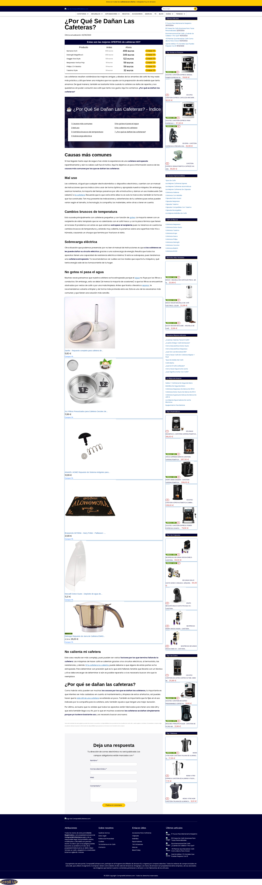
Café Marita (169, 363)
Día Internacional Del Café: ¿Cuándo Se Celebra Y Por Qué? (182, 845)
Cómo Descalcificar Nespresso (176, 349)
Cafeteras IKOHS (171, 251)
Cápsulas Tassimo (171, 204)
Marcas (148, 14)
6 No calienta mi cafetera (126, 128)
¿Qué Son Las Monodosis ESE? (176, 352)
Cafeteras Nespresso (172, 224)
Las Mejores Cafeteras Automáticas (178, 186)
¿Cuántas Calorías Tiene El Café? (177, 340)
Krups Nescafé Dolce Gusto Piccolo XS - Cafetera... (178, 605)
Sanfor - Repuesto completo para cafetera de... (84, 351)
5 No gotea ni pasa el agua (127, 123)
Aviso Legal (102, 836)
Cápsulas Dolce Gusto (173, 198)
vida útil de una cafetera (88, 698)
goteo (132, 217)
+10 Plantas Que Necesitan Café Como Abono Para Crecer (182, 850)
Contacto (101, 847)
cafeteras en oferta (127, 2)
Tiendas (179, 14)
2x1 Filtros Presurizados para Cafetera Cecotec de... (86, 411)
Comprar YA (150, 51)
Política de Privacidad (106, 839)
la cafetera (80, 195)
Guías (168, 14)
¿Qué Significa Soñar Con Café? (177, 372)
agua (137, 277)
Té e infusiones (137, 844)
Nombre (94, 760)
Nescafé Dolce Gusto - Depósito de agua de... (83, 594)
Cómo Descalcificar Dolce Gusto (177, 346)
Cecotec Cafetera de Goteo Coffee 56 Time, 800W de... (181, 678)
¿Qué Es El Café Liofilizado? (175, 366)
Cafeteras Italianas (172, 192)
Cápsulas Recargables (173, 210)
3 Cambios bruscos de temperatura (87, 132)
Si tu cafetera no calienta (97, 665)
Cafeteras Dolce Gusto (173, 227)
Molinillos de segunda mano (175, 386)
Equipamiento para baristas (175, 405)
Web (92, 777)
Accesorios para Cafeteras (141, 833)
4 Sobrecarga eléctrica (81, 136)
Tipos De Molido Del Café (174, 360)
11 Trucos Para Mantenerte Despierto (178, 23)
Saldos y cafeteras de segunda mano (179, 383)
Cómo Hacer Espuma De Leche (176, 369)
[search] (195, 8)
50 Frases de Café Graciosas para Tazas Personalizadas (183, 839)
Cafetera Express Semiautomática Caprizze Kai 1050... (180, 166)
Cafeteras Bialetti (171, 248)
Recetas (125, 14)
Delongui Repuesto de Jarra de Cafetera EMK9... (85, 636)
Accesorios (137, 14)
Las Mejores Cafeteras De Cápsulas (178, 189)
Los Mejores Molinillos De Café (176, 213)
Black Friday (136, 850)
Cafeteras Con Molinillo (173, 195)
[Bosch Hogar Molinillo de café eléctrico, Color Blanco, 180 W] (189, 300)
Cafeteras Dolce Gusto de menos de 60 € (180, 392)
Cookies (101, 841)
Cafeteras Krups (171, 233)
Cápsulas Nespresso (172, 201)
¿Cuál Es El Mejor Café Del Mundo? (177, 343)
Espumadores (111, 14)
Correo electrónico (98, 769)
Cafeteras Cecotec (172, 245)
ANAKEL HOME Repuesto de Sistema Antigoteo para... (87, 472)
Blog (161, 14)
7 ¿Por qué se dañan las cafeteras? (130, 132)
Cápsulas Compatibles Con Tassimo (178, 207)
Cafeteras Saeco (171, 236)
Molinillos (96, 14)
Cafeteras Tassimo (172, 230)
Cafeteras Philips (171, 239)
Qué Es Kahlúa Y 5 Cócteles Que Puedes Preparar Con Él (182, 855)
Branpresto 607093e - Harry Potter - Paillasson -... (85, 533)
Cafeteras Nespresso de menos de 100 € (180, 389)
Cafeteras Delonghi (172, 242)
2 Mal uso (75, 128)
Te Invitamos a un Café (106, 844)
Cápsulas (135, 836)
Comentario (95, 786)
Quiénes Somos (104, 833)
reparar (145, 285)
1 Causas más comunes (81, 123)
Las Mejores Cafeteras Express (176, 183)
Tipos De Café (170, 180)
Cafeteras (82, 14)
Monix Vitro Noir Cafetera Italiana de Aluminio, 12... (181, 755)
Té (155, 14)
